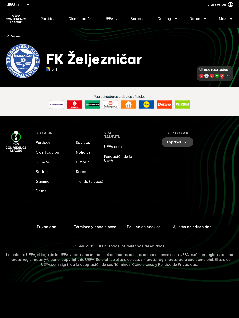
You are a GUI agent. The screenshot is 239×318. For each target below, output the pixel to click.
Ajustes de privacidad (192, 227)
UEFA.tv (42, 162)
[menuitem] (49, 18)
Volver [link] (15, 36)
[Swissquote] (110, 104)
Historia (83, 162)
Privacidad (46, 227)
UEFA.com (113, 147)
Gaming (42, 181)
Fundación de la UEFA (118, 158)
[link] (48, 18)
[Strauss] (74, 104)
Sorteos (43, 171)
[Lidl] (146, 104)
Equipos (83, 142)
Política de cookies (144, 227)
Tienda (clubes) (89, 181)
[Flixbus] (182, 104)
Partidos (43, 142)
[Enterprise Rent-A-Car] (92, 104)
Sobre (81, 171)
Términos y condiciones (95, 227)
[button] (167, 18)
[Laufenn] (56, 104)
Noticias (83, 152)
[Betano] (164, 104)
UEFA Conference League (16, 18)
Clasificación (47, 152)
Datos (41, 191)
